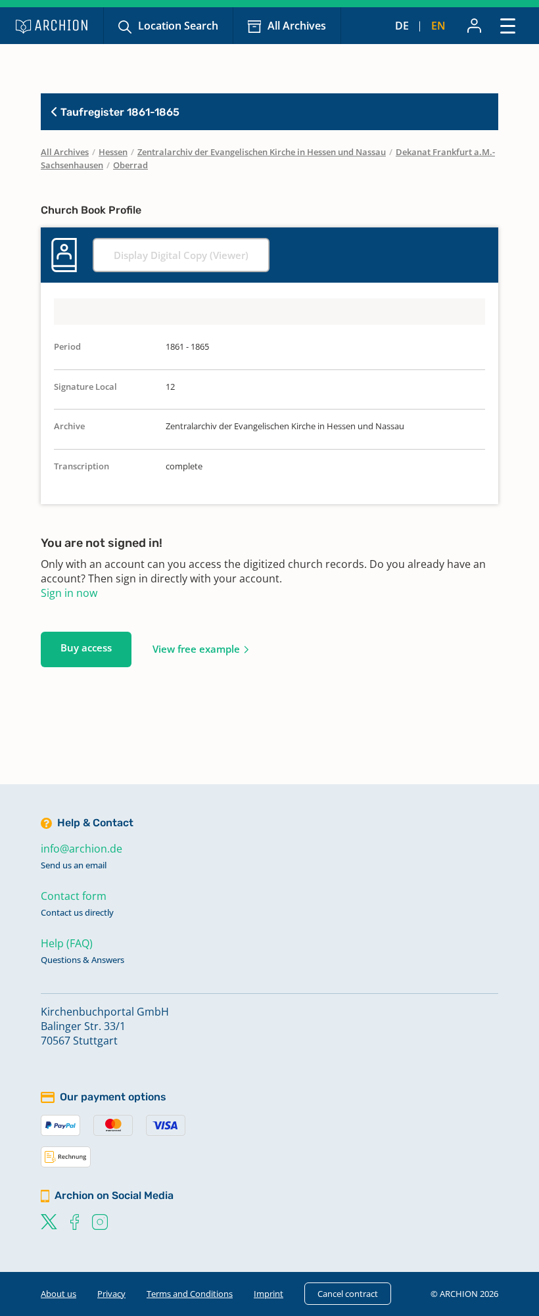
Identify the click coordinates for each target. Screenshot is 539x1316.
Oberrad (130, 165)
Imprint (268, 1294)
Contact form (73, 896)
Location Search (178, 25)
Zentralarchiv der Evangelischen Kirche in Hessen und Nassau (261, 152)
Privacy (111, 1294)
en (438, 25)
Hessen (113, 152)
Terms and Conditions (190, 1294)
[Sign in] (474, 25)
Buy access (86, 647)
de (402, 25)
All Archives (297, 25)
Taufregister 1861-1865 (118, 112)
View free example (196, 648)
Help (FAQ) (67, 943)
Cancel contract (347, 1294)
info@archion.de (81, 848)
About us (58, 1294)
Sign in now (69, 593)
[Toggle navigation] (507, 25)
